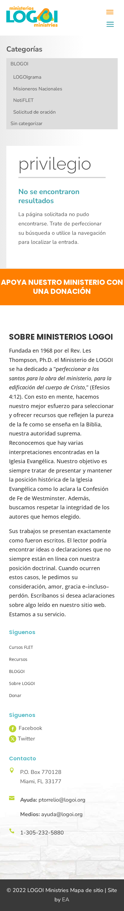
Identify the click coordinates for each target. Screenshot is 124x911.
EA (65, 899)
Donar (15, 695)
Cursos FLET (21, 647)
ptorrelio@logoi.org (62, 799)
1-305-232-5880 (42, 832)
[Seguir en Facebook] (12, 728)
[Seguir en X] (12, 739)
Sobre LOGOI (22, 683)
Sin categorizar (26, 123)
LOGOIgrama (27, 77)
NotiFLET (23, 100)
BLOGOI (19, 64)
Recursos (18, 659)
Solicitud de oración (34, 112)
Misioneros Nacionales (37, 89)
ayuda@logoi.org (62, 814)
